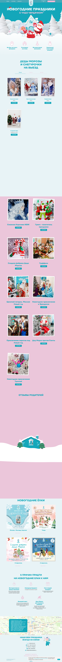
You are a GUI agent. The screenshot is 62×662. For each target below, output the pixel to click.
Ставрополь (18, 563)
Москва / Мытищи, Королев (18, 530)
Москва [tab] (20, 72)
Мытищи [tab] (41, 72)
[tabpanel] (31, 109)
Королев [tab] (31, 72)
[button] (51, 1)
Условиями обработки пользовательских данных (41, 658)
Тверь (44, 530)
